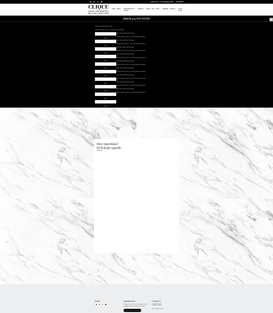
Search (105, 38)
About (118, 8)
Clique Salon (180, 9)
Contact (172, 8)
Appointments (179, 1)
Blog (153, 8)
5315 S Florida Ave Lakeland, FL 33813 (157, 304)
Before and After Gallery (129, 9)
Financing (165, 8)
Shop (157, 8)
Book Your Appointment (132, 310)
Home (113, 8)
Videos (148, 8)
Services (140, 8)
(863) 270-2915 (155, 1)
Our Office (167, 1)
